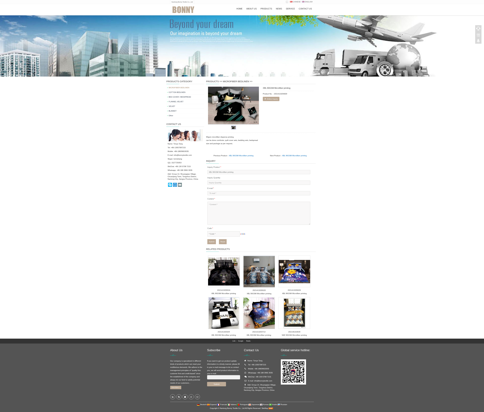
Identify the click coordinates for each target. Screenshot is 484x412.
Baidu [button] (248, 341)
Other (171, 116)
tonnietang (178, 159)
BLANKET (173, 111)
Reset (222, 242)
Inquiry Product (214, 167)
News (279, 9)
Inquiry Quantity (213, 178)
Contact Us (305, 9)
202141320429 (224, 332)
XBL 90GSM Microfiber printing (241, 156)
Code (210, 228)
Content (211, 199)
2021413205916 (223, 290)
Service (290, 9)
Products (266, 9)
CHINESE (296, 2)
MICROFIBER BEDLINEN (236, 81)
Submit (211, 242)
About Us (251, 9)
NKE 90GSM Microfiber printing (294, 335)
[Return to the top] (478, 42)
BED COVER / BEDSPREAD (180, 97)
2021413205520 (259, 290)
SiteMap (265, 408)
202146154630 (294, 332)
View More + (175, 387)
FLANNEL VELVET (176, 102)
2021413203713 (258, 332)
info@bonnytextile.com (183, 155)
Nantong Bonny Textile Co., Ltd (232, 408)
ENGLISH (308, 2)
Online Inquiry (272, 99)
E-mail (210, 188)
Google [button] (240, 341)
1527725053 (176, 163)
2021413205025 (294, 290)
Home (239, 9)
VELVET (172, 106)
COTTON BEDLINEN (177, 92)
